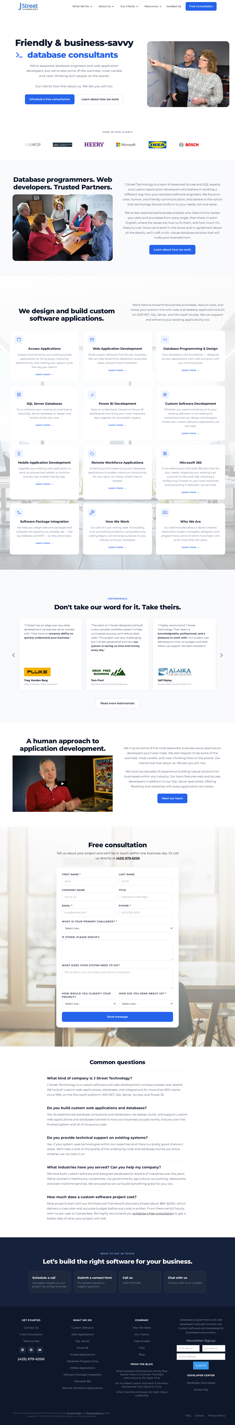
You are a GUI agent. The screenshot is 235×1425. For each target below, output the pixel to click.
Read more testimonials (117, 703)
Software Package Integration (82, 1374)
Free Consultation (201, 6)
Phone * (125, 905)
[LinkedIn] (22, 1350)
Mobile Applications (82, 1367)
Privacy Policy (74, 1413)
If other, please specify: (81, 937)
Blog (142, 1354)
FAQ (142, 1347)
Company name (73, 890)
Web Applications (82, 1334)
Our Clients (142, 1334)
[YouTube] (39, 1350)
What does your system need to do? (91, 965)
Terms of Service (95, 1413)
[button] (84, 6)
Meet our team (172, 798)
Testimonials (31, 1341)
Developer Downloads (201, 1382)
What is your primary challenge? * (89, 921)
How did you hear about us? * (143, 993)
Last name (127, 874)
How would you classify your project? (86, 995)
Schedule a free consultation (49, 99)
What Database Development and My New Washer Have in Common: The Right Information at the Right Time (142, 1374)
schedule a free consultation (153, 1213)
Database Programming (82, 1361)
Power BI (82, 1347)
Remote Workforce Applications (82, 1388)
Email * (67, 905)
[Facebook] (31, 1350)
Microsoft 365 (82, 1381)
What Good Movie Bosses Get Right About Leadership (142, 1393)
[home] (29, 6)
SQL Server (83, 1341)
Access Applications (82, 1354)
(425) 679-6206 (31, 1359)
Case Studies (142, 1341)
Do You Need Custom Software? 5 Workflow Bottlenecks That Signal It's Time (141, 1385)
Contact (199, 1415)
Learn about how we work (100, 99)
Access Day (201, 1389)
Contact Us (174, 6)
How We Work (142, 1327)
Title (122, 890)
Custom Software (82, 1327)
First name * (71, 874)
